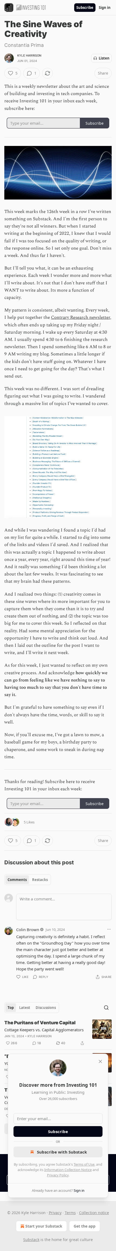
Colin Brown (27, 929)
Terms (70, 1212)
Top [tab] (11, 1007)
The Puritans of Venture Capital (40, 1022)
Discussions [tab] (46, 1007)
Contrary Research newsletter (80, 317)
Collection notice (94, 1212)
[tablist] (27, 879)
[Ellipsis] (109, 929)
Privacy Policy (58, 1175)
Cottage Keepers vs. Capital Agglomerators (44, 1029)
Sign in (105, 7)
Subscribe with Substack (62, 1152)
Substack (31, 1239)
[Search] (106, 1007)
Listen (104, 58)
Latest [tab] (24, 1007)
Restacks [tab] (40, 879)
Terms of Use (84, 1164)
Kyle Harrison (29, 55)
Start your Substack (43, 1226)
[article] (58, 1032)
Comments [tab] (17, 879)
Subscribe (84, 7)
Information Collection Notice (68, 1169)
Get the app (84, 1226)
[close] (100, 1061)
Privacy (55, 1212)
